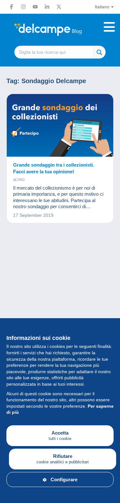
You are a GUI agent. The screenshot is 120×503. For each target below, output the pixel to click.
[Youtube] (35, 7)
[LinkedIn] (47, 7)
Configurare (64, 479)
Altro (19, 180)
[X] (59, 7)
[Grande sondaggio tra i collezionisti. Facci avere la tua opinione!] (60, 125)
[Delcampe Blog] (60, 30)
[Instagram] (23, 7)
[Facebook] (11, 7)
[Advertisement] (60, 302)
